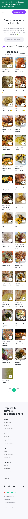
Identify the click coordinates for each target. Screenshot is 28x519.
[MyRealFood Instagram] (9, 486)
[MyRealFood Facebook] (4, 486)
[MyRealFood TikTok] (19, 486)
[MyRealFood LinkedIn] (14, 486)
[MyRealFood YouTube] (23, 486)
